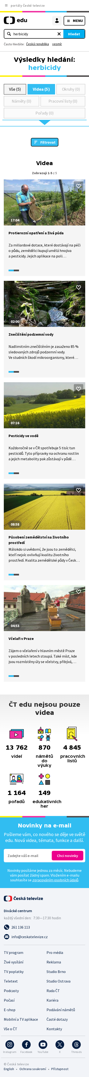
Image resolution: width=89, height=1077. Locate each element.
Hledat (74, 33)
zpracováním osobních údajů (55, 880)
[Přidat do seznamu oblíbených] (78, 186)
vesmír (57, 44)
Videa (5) (41, 89)
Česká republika (37, 44)
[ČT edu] (15, 22)
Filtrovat (48, 142)
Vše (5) (15, 89)
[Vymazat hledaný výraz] (59, 34)
